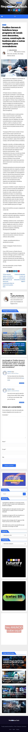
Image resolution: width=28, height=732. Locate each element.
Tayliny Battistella (13, 50)
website (9, 371)
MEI (19, 345)
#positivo (15, 53)
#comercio (18, 51)
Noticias (4, 24)
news (5, 703)
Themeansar (24, 726)
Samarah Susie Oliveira (17, 352)
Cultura (22, 343)
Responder (22, 402)
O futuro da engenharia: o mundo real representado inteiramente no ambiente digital (19, 278)
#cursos (23, 51)
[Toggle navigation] (15, 16)
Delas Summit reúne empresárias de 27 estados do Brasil (13, 350)
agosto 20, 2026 (8, 664)
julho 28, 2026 (8, 681)
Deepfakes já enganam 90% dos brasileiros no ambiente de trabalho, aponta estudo (14, 693)
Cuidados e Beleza (16, 343)
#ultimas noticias (11, 55)
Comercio (10, 343)
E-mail (4, 449)
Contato (17, 729)
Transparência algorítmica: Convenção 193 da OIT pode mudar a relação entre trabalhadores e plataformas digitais (13, 504)
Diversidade (6, 345)
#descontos (10, 53)
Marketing (15, 345)
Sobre (13, 729)
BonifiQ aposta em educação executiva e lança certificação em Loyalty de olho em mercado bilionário (13, 510)
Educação (5, 675)
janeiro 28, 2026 (8, 708)
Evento (10, 345)
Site (3, 457)
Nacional (22, 345)
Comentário (5, 415)
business (5, 343)
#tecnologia (20, 53)
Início (10, 729)
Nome (4, 441)
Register (9, 389)
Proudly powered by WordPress (7, 726)
